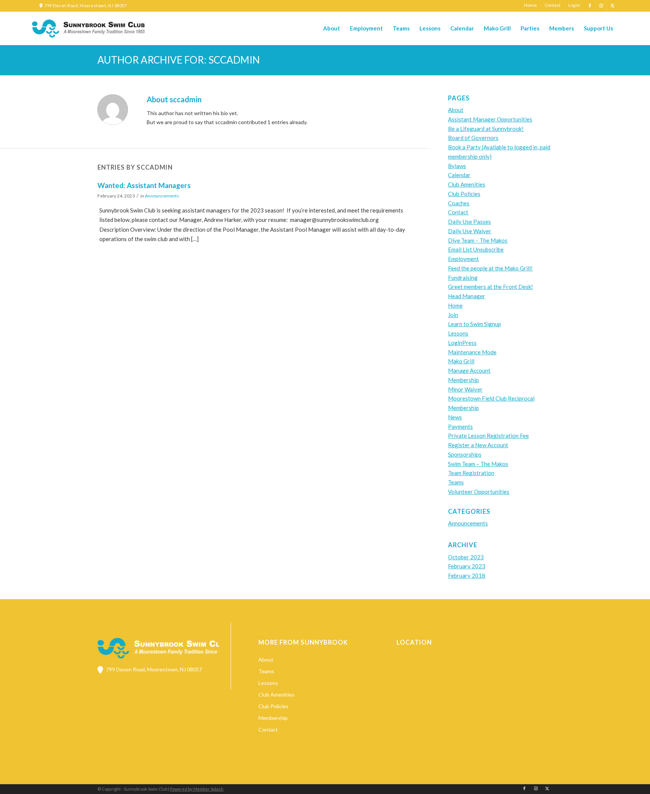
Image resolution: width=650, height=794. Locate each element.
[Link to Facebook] (589, 5)
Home (455, 305)
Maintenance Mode (472, 352)
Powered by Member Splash (196, 788)
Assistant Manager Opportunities (490, 119)
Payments (460, 426)
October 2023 (466, 557)
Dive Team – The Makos (477, 240)
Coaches (458, 203)
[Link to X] (612, 5)
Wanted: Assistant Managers (144, 185)
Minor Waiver (465, 389)
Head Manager (466, 296)
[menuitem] (530, 5)
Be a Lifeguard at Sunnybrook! (486, 128)
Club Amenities (466, 184)
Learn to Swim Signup (474, 323)
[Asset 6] (88, 29)
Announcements (162, 196)
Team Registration (471, 472)
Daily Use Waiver (469, 231)
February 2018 (466, 575)
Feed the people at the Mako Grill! (490, 268)
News (455, 417)
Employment (463, 258)
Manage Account (469, 370)
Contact (458, 212)
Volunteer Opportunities (478, 491)
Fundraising (463, 277)
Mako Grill (461, 361)
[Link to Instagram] (600, 5)
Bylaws (457, 165)
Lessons (458, 333)
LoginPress (462, 342)
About (455, 109)
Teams (456, 482)
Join (453, 314)
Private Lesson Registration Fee (488, 435)
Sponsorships (464, 454)
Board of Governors (473, 137)
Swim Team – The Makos (478, 463)
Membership (463, 380)
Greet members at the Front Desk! (490, 286)
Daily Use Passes (469, 221)
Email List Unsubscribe (476, 249)
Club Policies (464, 193)
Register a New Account (478, 445)
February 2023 (466, 566)
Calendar (459, 175)
